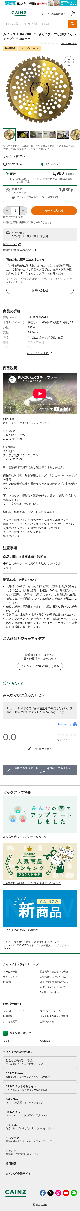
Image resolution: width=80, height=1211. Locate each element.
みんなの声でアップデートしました (25, 836)
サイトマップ (10, 977)
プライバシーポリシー (51, 1011)
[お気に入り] (69, 61)
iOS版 (6, 1040)
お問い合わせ (40, 290)
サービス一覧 (10, 971)
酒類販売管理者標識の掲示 (54, 982)
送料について (10, 244)
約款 (42, 708)
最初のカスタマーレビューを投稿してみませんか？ (42, 770)
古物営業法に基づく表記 (53, 977)
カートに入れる (53, 210)
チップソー (53, 941)
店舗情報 (7, 982)
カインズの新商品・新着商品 (20, 930)
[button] (72, 24)
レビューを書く (69, 43)
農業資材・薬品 (22, 941)
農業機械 (38, 941)
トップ (6, 941)
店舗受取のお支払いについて (18, 249)
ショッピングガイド (13, 1011)
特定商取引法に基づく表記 (54, 971)
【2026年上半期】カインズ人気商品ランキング (32, 883)
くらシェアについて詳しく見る (40, 666)
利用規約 (7, 1016)
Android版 (45, 1040)
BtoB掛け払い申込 (49, 992)
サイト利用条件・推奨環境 (54, 1016)
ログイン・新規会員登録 (52, 13)
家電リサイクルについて (53, 987)
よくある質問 (10, 1021)
